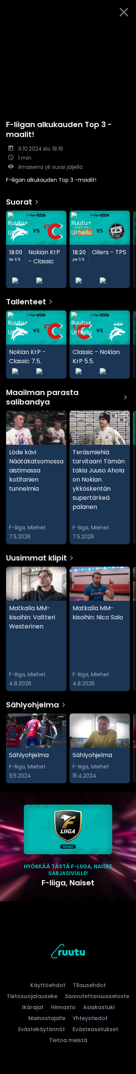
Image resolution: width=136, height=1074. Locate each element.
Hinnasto (63, 1007)
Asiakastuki (98, 1007)
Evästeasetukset (95, 1029)
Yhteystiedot (90, 1018)
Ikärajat (32, 1007)
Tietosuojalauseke (32, 996)
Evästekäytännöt (41, 1029)
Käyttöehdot (47, 985)
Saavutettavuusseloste (97, 996)
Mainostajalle (46, 1018)
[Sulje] (123, 12)
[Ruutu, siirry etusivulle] (68, 952)
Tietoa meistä (68, 1040)
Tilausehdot (89, 985)
